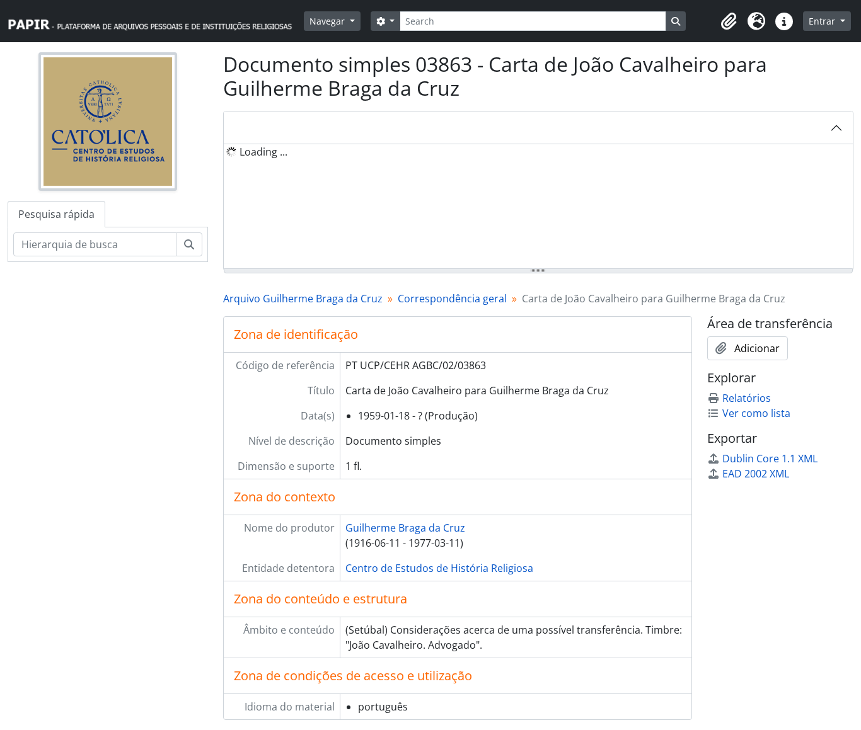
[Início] (156, 21)
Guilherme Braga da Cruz (405, 528)
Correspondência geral (452, 298)
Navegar (328, 21)
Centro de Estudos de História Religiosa (439, 568)
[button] (729, 21)
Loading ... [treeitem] (263, 152)
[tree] (538, 207)
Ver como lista (756, 413)
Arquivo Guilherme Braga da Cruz (303, 298)
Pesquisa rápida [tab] (56, 214)
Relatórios (746, 398)
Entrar (823, 21)
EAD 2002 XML (755, 474)
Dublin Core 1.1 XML (770, 458)
